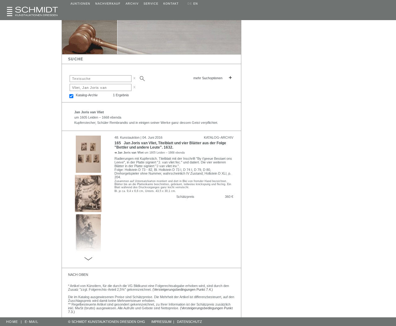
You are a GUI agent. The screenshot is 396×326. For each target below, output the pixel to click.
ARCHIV (132, 3)
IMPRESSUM (161, 322)
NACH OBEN (78, 274)
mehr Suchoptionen (207, 78)
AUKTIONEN (80, 3)
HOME (12, 322)
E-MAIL (31, 322)
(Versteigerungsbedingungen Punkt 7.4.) (183, 289)
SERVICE (151, 3)
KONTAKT (171, 3)
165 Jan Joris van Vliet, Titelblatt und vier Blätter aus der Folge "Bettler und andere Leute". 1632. (170, 145)
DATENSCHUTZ (189, 322)
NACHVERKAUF (108, 3)
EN (195, 3)
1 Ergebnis (121, 95)
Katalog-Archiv (87, 95)
